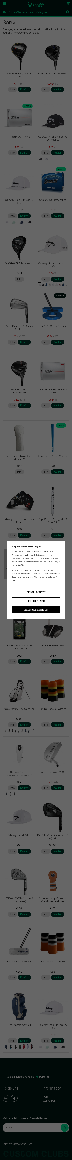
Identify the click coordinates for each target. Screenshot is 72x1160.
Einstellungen (36, 592)
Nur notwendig (36, 601)
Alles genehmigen (36, 610)
